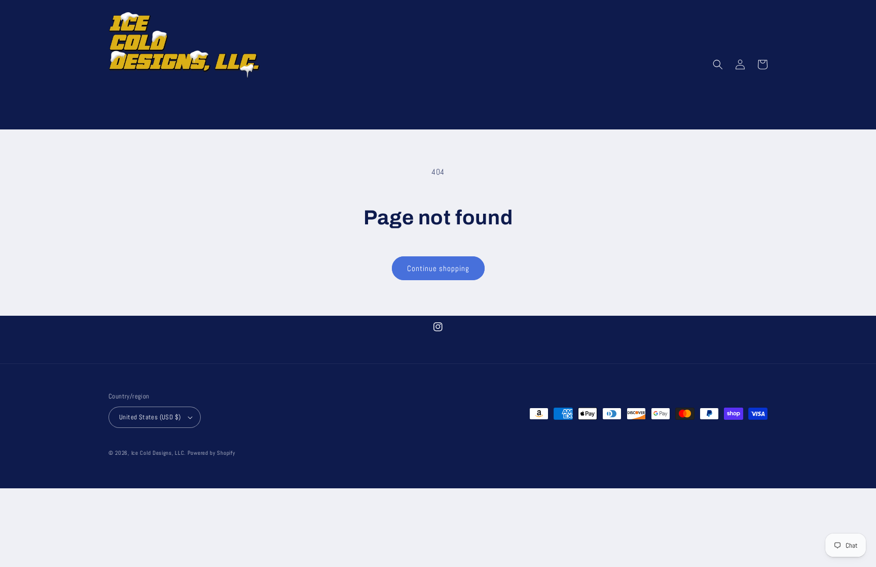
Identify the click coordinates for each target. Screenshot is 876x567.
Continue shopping (438, 268)
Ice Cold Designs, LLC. (158, 452)
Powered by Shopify (211, 452)
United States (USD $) (149, 417)
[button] (718, 64)
